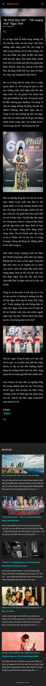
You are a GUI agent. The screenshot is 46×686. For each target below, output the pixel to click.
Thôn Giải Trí (13, 4)
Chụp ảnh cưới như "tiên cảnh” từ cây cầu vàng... (21, 475)
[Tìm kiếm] (42, 4)
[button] (4, 31)
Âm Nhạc (7, 413)
